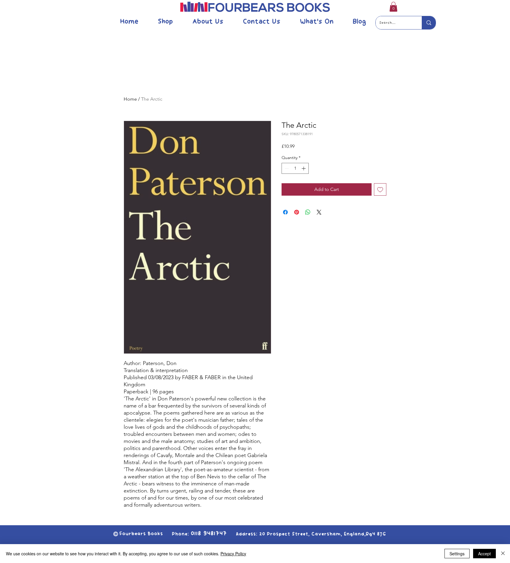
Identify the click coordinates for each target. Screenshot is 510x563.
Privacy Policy (233, 554)
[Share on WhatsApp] (307, 212)
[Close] (502, 553)
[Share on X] (319, 212)
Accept (484, 554)
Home (130, 99)
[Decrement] (286, 168)
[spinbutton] (295, 168)
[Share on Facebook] (285, 212)
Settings (457, 554)
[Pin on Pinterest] (296, 212)
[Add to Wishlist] (380, 189)
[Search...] (429, 22)
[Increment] (304, 168)
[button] (393, 7)
